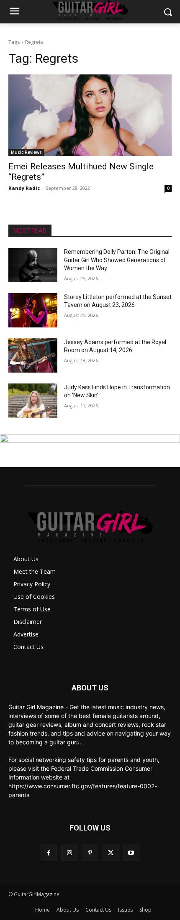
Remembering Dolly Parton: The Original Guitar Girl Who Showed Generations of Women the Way (117, 259)
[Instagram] (69, 853)
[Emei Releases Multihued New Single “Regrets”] (90, 115)
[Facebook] (49, 853)
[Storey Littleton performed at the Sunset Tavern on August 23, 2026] (32, 310)
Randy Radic (24, 188)
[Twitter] (111, 853)
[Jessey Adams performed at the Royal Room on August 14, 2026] (32, 355)
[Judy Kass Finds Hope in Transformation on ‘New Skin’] (32, 400)
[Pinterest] (90, 853)
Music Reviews (26, 152)
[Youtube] (131, 853)
